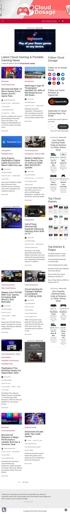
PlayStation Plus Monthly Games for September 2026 (11, 370)
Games (18, 354)
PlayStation (5, 179)
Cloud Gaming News (8, 84)
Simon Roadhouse (9, 100)
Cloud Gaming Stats (31, 316)
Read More (4, 130)
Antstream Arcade (30, 427)
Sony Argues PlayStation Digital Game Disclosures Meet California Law (11, 161)
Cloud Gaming (5, 106)
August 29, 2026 (6, 175)
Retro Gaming (29, 450)
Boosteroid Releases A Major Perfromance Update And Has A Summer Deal (10, 439)
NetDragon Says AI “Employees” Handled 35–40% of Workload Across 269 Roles (35, 90)
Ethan (29, 440)
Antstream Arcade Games (32, 447)
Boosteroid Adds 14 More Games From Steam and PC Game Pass (11, 92)
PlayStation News (7, 154)
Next (26, 482)
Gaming (14, 315)
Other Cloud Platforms (8, 288)
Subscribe (63, 126)
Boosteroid (4, 81)
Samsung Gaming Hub (31, 247)
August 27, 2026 (37, 440)
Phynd (3, 319)
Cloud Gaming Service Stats (57, 265)
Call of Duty (39, 178)
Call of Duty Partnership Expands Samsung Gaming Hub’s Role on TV (34, 229)
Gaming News (29, 81)
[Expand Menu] (2, 21)
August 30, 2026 (6, 103)
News (18, 386)
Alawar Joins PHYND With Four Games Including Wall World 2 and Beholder (11, 297)
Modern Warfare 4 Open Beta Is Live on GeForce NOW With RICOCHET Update (34, 162)
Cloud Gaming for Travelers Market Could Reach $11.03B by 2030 (34, 293)
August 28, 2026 (29, 244)
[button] (4, 509)
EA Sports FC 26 (55, 210)
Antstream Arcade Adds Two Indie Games (34, 434)
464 (24, 482)
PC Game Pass (5, 113)
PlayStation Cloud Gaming (10, 360)
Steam (13, 113)
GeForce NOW (39, 154)
